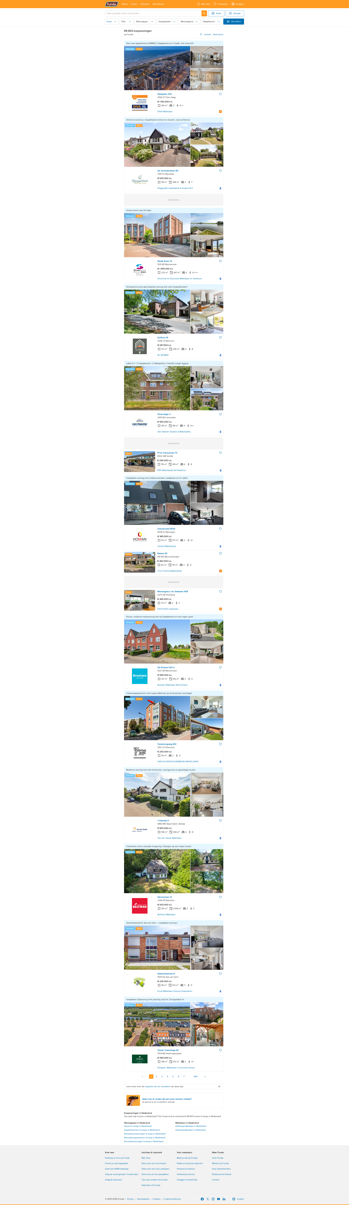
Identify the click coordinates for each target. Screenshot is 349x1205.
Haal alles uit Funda (151, 1185)
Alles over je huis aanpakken (155, 1174)
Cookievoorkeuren (172, 1199)
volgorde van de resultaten (157, 1086)
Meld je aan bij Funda (187, 1158)
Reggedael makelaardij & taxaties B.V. (175, 188)
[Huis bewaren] (220, 94)
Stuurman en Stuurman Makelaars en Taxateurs (179, 278)
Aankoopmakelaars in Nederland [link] (190, 1126)
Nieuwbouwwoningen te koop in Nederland (145, 1133)
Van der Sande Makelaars (169, 838)
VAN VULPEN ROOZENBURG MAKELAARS (177, 761)
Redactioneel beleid (221, 1174)
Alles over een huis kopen (154, 1163)
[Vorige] (142, 1076)
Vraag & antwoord (113, 1179)
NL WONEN (162, 355)
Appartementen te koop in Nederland (142, 1130)
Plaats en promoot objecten (190, 1163)
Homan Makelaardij (166, 546)
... (189, 1076)
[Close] (219, 1086)
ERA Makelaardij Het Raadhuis (171, 470)
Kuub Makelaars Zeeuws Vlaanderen (174, 991)
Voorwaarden (143, 1199)
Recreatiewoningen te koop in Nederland (143, 1141)
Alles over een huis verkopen (155, 1169)
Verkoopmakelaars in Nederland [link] (190, 1130)
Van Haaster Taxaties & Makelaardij (173, 431)
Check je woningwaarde (116, 1163)
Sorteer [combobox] (213, 34)
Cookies (156, 1199)
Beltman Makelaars (166, 914)
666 (195, 1076)
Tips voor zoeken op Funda (154, 1179)
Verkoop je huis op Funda (117, 1158)
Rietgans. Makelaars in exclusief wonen (176, 1067)
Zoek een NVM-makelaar (117, 1169)
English (240, 1199)
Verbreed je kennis (186, 1174)
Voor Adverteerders (221, 1169)
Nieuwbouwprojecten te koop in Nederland (144, 1137)
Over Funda (217, 1158)
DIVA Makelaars (164, 111)
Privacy (130, 1199)
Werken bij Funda (220, 1163)
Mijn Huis (146, 1158)
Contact (215, 1179)
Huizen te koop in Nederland (137, 1126)
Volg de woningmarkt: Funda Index (121, 1174)
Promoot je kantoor (186, 1169)
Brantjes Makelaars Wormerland (172, 685)
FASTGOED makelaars (167, 609)
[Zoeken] (204, 13)
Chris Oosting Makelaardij (169, 571)
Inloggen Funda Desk (187, 1179)
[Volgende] (205, 1076)
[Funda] (111, 4)
